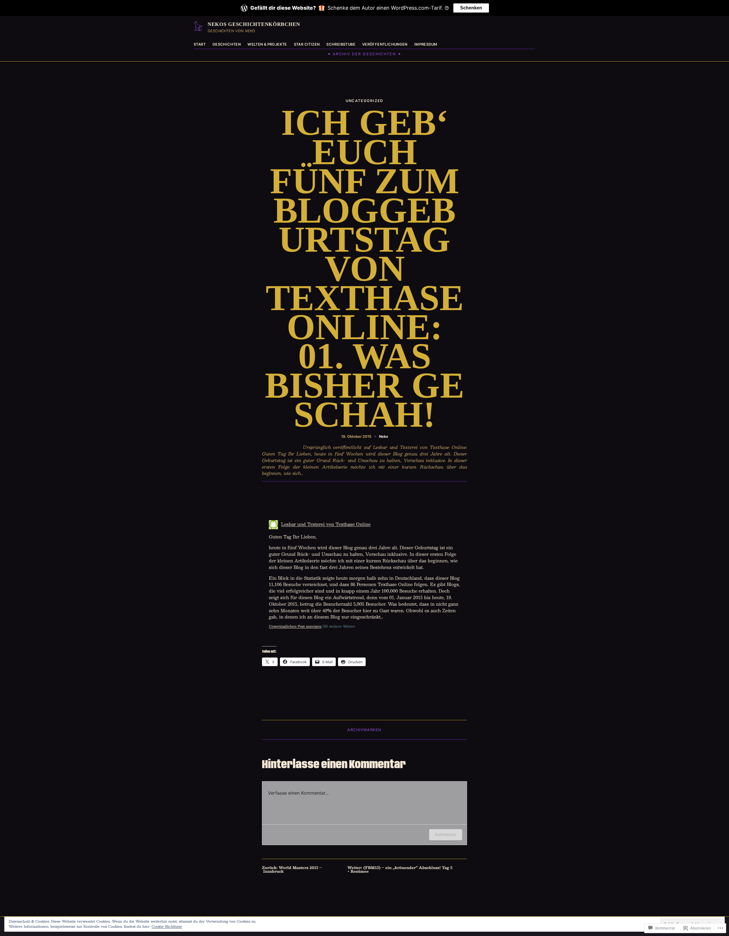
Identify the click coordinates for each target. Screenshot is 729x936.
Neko (383, 436)
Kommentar (445, 834)
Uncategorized (364, 101)
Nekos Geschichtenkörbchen (254, 24)
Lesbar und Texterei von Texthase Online (325, 524)
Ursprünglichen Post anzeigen (295, 626)
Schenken (471, 7)
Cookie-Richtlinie (166, 926)
